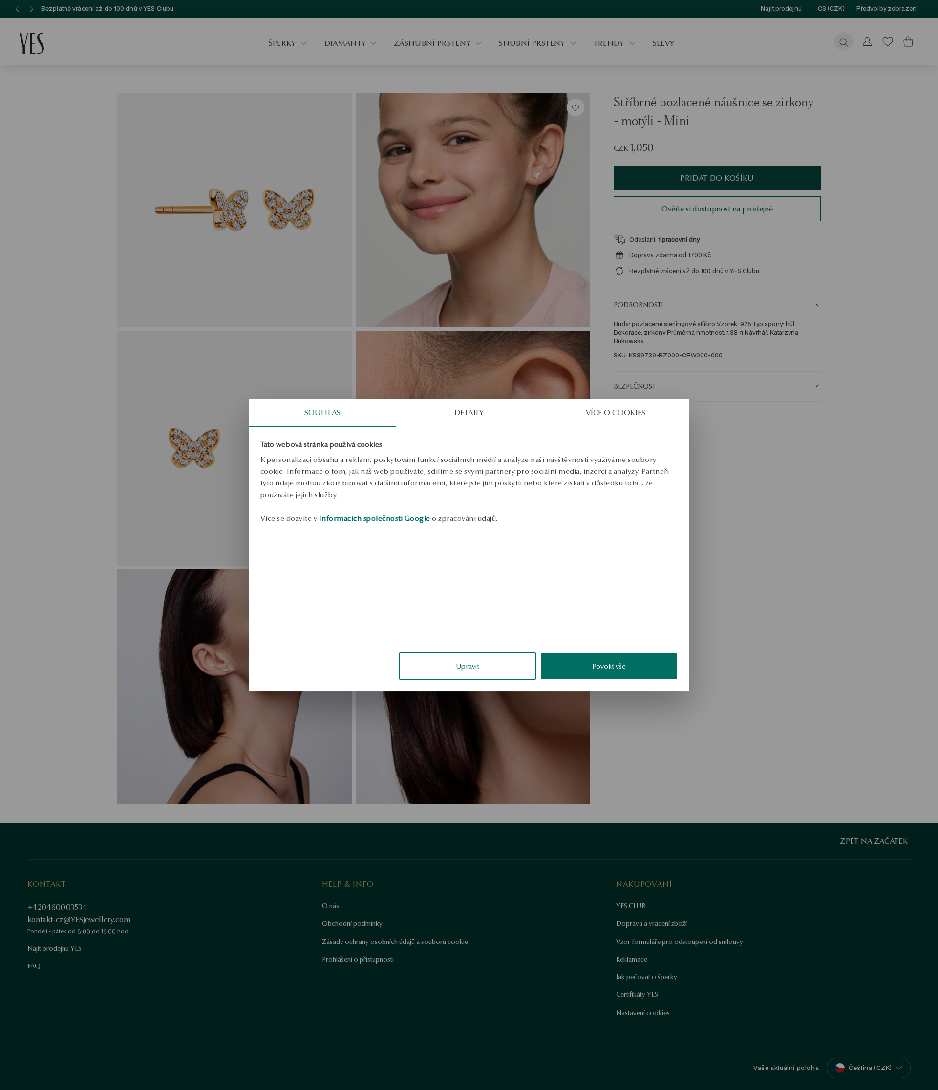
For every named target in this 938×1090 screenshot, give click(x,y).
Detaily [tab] (469, 412)
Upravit (467, 666)
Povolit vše (609, 666)
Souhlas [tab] (322, 412)
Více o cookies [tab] (615, 412)
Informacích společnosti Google (374, 518)
